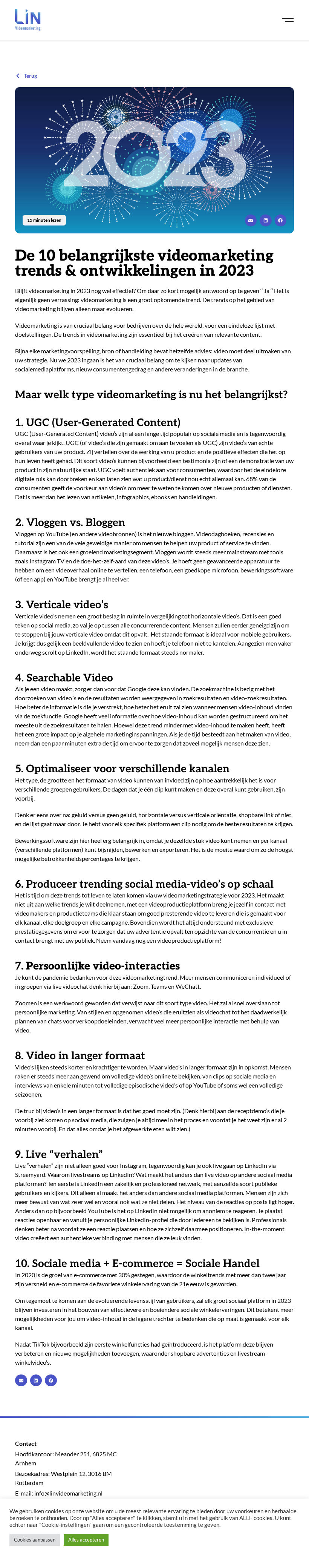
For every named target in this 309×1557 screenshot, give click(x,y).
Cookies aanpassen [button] (34, 1540)
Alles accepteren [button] (86, 1540)
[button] (251, 221)
